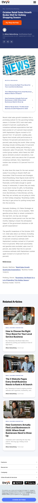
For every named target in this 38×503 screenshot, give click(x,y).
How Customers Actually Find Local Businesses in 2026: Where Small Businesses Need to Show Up (16, 100)
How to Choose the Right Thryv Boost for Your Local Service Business (18, 86)
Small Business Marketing (12, 8)
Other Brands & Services (9, 477)
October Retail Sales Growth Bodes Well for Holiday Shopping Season (17, 15)
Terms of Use (26, 494)
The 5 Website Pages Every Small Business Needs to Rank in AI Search (18, 92)
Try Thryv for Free (12, 23)
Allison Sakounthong (11, 34)
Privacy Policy (29, 491)
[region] (19, 494)
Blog (4, 8)
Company (4, 472)
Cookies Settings (19, 500)
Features (4, 462)
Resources (4, 467)
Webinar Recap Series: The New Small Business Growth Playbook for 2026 (16, 107)
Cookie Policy (5, 493)
